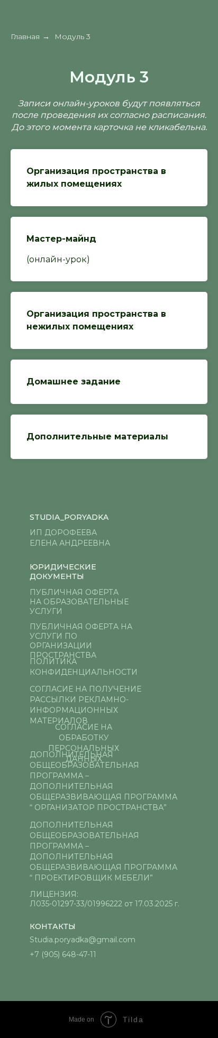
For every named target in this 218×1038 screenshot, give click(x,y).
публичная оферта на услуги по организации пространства (81, 641)
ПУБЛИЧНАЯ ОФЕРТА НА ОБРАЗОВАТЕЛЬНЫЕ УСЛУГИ (79, 601)
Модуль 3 (72, 36)
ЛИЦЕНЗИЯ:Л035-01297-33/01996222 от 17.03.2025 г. (104, 898)
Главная (25, 36)
